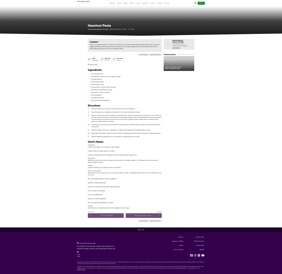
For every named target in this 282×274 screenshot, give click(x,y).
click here (178, 268)
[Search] (195, 3)
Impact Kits (145, 3)
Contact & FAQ (199, 237)
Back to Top (141, 230)
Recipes (125, 3)
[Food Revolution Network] (86, 243)
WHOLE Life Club (199, 241)
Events (131, 3)
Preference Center (81, 269)
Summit (152, 3)
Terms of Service (178, 249)
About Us (112, 3)
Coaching (159, 3)
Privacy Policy (200, 245)
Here (123, 268)
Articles (119, 3)
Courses (137, 3)
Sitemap (201, 249)
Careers (181, 245)
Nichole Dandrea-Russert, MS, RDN (98, 29)
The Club (166, 3)
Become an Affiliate (177, 241)
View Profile (176, 48)
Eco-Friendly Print (144, 54)
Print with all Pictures (156, 54)
